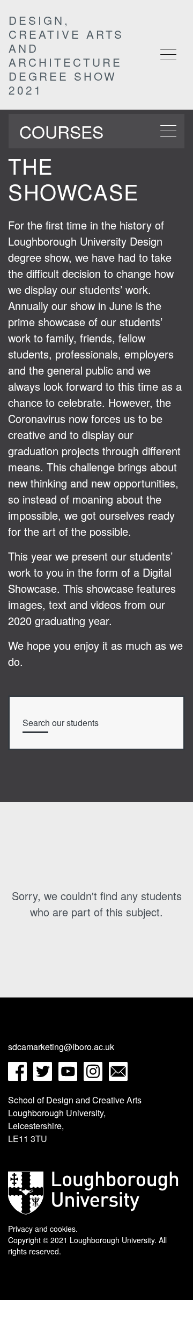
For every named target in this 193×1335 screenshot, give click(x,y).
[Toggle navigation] (168, 54)
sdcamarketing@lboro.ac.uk (61, 1046)
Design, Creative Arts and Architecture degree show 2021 (66, 55)
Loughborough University (112, 1239)
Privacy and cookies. (43, 1228)
